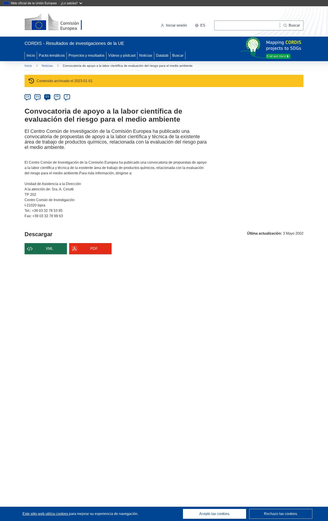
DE (28, 96)
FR (57, 96)
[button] (200, 25)
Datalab (162, 55)
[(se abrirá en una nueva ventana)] (61, 22)
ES (47, 96)
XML (49, 248)
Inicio (31, 55)
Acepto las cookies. (214, 514)
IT (67, 96)
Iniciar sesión (176, 25)
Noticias (145, 55)
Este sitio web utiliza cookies (46, 514)
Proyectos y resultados (86, 55)
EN (37, 96)
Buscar (177, 55)
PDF (94, 248)
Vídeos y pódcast (121, 55)
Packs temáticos (52, 55)
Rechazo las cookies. (281, 514)
